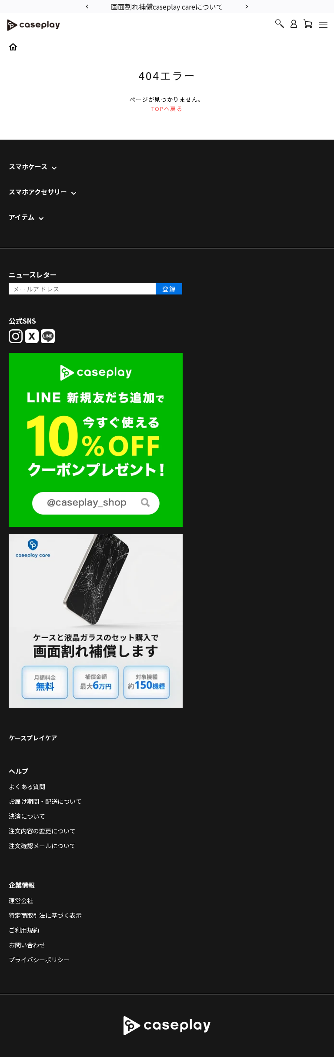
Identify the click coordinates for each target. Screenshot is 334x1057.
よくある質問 (27, 786)
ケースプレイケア (33, 737)
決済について (27, 816)
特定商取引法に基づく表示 (45, 915)
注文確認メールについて (42, 845)
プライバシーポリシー (39, 959)
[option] (167, 6)
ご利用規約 (24, 930)
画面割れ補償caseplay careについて (167, 6)
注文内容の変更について (42, 830)
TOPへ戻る (167, 108)
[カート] (308, 26)
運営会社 (21, 900)
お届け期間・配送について (45, 801)
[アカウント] (294, 27)
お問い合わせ (27, 944)
